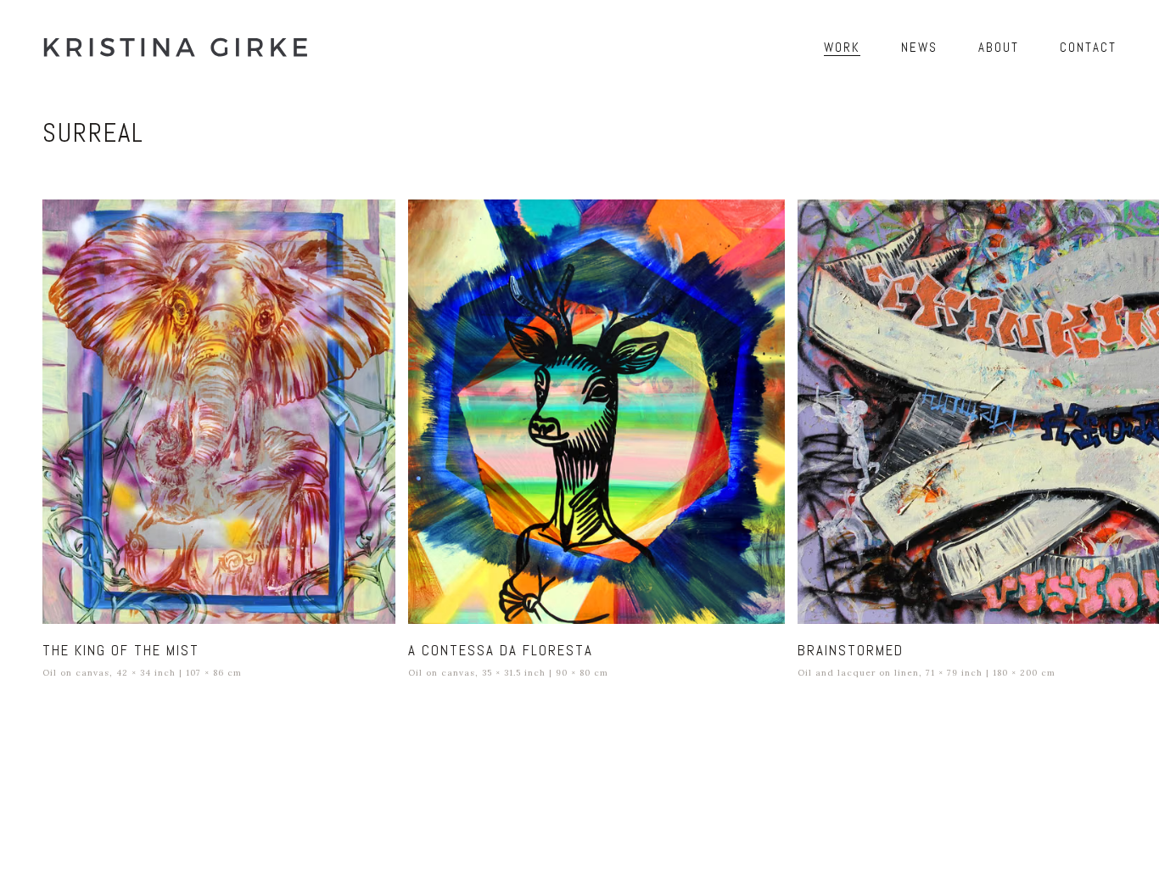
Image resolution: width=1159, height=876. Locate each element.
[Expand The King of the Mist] (375, 219)
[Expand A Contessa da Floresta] (764, 219)
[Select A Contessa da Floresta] (596, 411)
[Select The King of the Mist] (218, 411)
